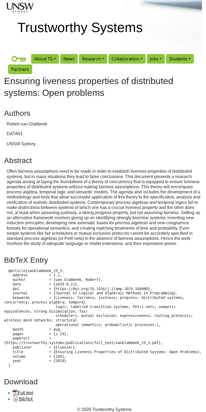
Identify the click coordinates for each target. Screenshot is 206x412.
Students (178, 59)
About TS (43, 59)
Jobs (154, 59)
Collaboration (125, 59)
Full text (25, 393)
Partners (20, 69)
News (69, 59)
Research (91, 59)
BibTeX (26, 399)
